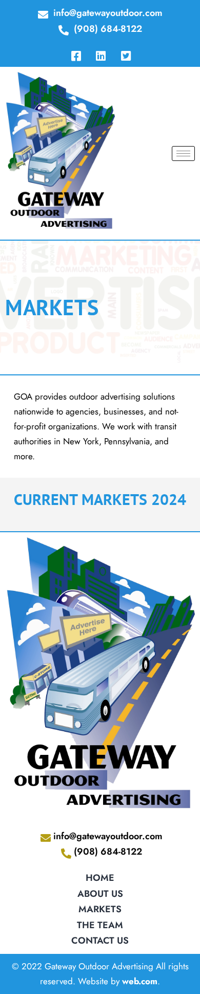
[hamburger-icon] (183, 153)
